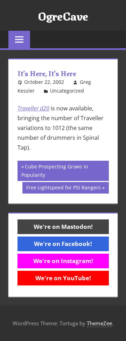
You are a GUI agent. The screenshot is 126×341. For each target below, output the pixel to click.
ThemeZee (99, 323)
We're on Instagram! (63, 261)
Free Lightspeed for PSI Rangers (63, 189)
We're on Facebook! (63, 244)
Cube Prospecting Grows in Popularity (54, 171)
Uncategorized (67, 90)
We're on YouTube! (63, 278)
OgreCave (63, 15)
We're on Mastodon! (63, 227)
